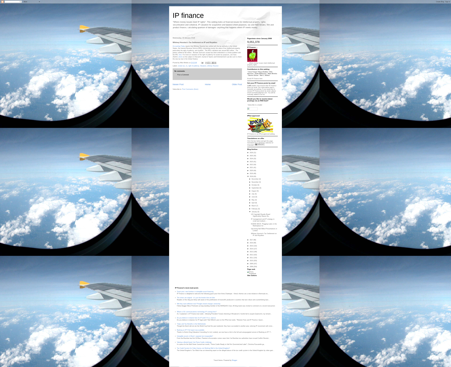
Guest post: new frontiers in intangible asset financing (195, 291)
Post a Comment (183, 75)
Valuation (203, 66)
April (253, 203)
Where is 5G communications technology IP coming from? (197, 312)
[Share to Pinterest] (215, 63)
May (253, 200)
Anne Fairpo (252, 72)
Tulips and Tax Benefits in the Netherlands (191, 324)
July (253, 194)
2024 (251, 158)
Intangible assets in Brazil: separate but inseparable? (195, 336)
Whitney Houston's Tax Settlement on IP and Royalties (264, 234)
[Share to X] (211, 63)
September (255, 188)
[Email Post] (202, 63)
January (254, 212)
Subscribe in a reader (255, 105)
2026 (251, 152)
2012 (251, 255)
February (255, 209)
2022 (251, 164)
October (254, 185)
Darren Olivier (253, 75)
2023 (251, 162)
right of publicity (193, 66)
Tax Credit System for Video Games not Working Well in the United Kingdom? (203, 348)
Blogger (234, 360)
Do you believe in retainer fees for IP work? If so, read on (196, 318)
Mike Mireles (272, 73)
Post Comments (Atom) (190, 89)
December (255, 179)
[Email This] (206, 63)
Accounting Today (179, 46)
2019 (251, 173)
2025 (251, 156)
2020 (251, 170)
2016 (251, 243)
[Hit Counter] (251, 278)
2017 (251, 240)
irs (186, 66)
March (254, 206)
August (254, 191)
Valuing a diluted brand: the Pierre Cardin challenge (194, 342)
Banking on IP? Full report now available (190, 330)
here (180, 55)
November (255, 182)
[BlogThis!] (208, 63)
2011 (251, 258)
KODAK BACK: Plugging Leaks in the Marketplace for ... (264, 225)
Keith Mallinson (260, 73)
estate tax (181, 66)
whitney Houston (212, 66)
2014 (251, 249)
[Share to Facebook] (213, 63)
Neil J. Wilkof (265, 75)
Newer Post (178, 84)
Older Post (237, 84)
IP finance (188, 15)
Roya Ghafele (263, 72)
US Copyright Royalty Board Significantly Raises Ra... (260, 215)
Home (208, 84)
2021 (251, 167)
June (253, 197)
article (180, 57)
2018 (251, 176)
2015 (251, 246)
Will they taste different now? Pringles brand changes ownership (198, 304)
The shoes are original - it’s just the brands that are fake (196, 298)
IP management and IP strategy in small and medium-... (262, 220)
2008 (251, 266)
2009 (251, 264)
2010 (251, 260)
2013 (251, 252)
